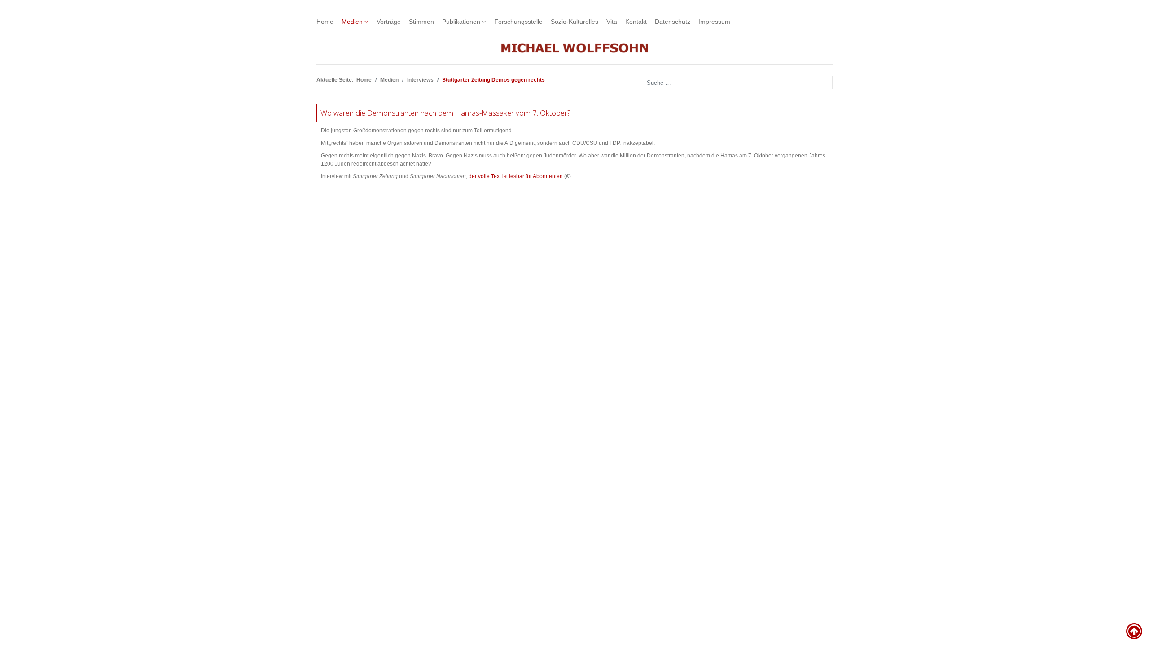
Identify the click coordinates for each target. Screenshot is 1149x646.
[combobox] (736, 82)
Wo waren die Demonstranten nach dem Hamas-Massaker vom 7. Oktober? (445, 113)
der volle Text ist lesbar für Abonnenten (516, 176)
